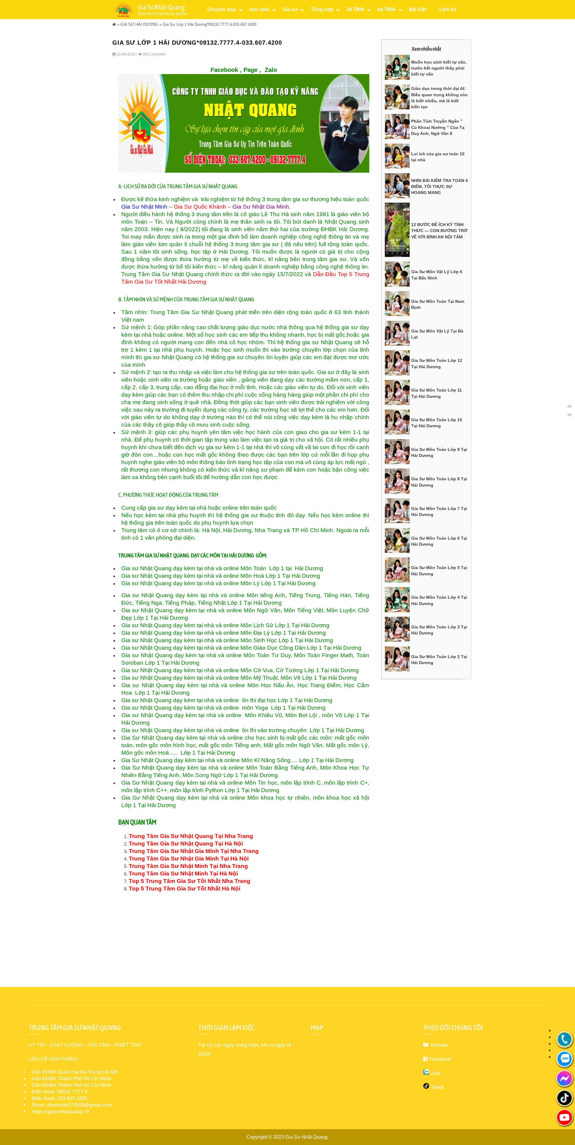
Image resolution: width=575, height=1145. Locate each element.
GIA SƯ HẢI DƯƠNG (139, 24)
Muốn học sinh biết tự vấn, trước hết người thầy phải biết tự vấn (439, 68)
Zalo (271, 70)
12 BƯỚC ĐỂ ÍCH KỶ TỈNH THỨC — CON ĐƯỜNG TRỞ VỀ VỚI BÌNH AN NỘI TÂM (439, 230)
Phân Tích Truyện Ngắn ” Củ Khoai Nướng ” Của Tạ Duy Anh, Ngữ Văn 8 (437, 127)
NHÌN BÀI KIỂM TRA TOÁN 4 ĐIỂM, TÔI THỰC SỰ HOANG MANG (439, 186)
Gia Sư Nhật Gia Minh (260, 207)
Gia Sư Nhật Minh (144, 207)
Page (250, 70)
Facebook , (226, 70)
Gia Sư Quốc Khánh (200, 207)
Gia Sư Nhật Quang (306, 1137)
